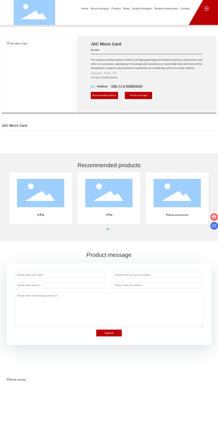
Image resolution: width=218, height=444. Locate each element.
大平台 (40, 214)
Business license (203, 438)
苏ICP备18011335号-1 (142, 438)
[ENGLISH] (206, 8)
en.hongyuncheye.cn (178, 405)
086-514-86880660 (127, 86)
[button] (107, 229)
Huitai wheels (110, 77)
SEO (188, 439)
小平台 (109, 214)
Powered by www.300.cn (172, 439)
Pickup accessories (177, 214)
